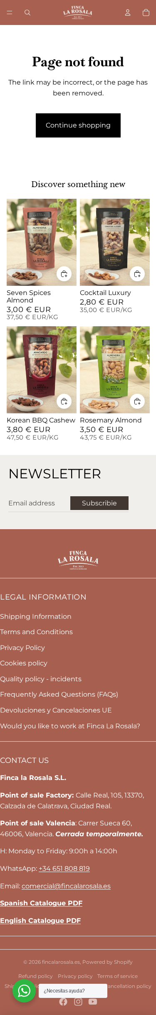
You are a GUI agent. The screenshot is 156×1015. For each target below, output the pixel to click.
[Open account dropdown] (128, 12)
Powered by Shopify (107, 962)
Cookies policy (23, 663)
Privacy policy (75, 976)
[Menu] (9, 12)
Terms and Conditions (36, 632)
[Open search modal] (27, 12)
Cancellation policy (127, 986)
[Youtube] (93, 1002)
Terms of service (117, 976)
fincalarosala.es (61, 962)
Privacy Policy (22, 648)
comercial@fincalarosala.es (66, 886)
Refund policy (35, 976)
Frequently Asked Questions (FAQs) (59, 694)
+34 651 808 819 (64, 868)
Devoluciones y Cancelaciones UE (56, 710)
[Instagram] (78, 1002)
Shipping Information (36, 616)
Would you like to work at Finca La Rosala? (70, 726)
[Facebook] (63, 1002)
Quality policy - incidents (41, 679)
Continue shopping (78, 125)
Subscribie (99, 503)
